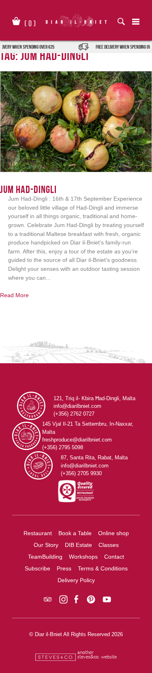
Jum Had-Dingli (28, 189)
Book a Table (75, 533)
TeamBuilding (45, 556)
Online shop (113, 533)
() (30, 22)
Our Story (46, 545)
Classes (108, 545)
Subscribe (37, 568)
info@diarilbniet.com (77, 406)
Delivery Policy (76, 580)
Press (64, 568)
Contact (114, 556)
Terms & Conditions (103, 568)
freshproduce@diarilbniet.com (77, 440)
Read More (14, 295)
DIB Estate (78, 545)
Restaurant (38, 533)
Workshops (83, 556)
